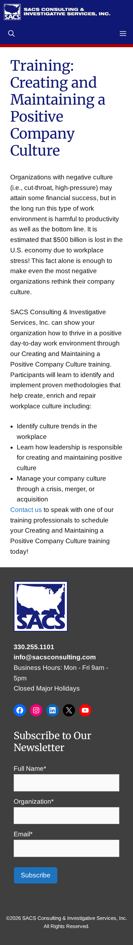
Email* (23, 834)
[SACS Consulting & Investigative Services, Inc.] (57, 12)
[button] (11, 34)
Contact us (26, 509)
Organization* (34, 801)
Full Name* (30, 768)
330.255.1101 (34, 646)
